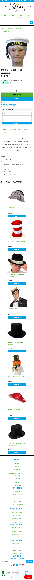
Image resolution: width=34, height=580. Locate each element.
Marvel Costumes (17, 543)
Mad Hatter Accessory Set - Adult (16, 376)
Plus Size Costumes (17, 531)
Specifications (25, 129)
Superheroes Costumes (17, 528)
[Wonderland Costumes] (17, 7)
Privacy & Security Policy (17, 505)
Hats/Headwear (18, 28)
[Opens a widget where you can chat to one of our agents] (28, 577)
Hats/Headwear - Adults (10, 30)
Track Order (17, 482)
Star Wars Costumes (17, 512)
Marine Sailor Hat (8, 31)
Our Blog (17, 466)
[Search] (31, 22)
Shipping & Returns (15, 129)
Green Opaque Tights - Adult (12, 573)
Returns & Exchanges (17, 501)
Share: (3, 73)
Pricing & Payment (17, 498)
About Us (17, 463)
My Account (17, 479)
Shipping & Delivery (17, 494)
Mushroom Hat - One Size (14, 410)
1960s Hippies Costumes (17, 534)
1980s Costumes (17, 538)
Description (5, 129)
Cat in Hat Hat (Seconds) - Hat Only (16, 241)
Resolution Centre (17, 485)
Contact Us (17, 470)
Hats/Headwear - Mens (23, 30)
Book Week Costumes (17, 547)
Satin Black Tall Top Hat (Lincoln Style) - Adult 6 (16, 444)
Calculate (17, 123)
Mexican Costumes (17, 550)
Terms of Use (17, 491)
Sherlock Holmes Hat (13, 207)
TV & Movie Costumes (17, 554)
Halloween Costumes (17, 519)
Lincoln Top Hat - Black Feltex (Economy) (15, 343)
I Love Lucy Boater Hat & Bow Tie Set (17, 308)
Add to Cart (17, 95)
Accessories (10, 28)
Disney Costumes (17, 515)
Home (3, 28)
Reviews (4, 132)
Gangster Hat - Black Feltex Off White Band (16, 275)
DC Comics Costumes (17, 522)
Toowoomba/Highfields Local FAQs (17, 473)
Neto (22, 577)
